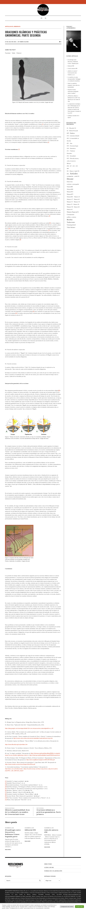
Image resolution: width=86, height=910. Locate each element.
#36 (68, 166)
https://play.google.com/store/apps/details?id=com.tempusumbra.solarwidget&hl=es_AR (29, 728)
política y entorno (71, 217)
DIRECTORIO (48, 864)
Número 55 (69, 204)
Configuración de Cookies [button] (67, 906)
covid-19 (76, 176)
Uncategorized (71, 225)
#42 (68, 174)
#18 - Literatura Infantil (73, 136)
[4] (49, 216)
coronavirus (70, 176)
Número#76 (17, 26)
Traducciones (71, 222)
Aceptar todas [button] (79, 906)
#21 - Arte (69, 143)
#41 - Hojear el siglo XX (73, 171)
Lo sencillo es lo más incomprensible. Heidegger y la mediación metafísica (74, 79)
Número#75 (70, 194)
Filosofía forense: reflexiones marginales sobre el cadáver (73, 91)
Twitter (13, 53)
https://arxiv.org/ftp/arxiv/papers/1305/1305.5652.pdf (40, 759)
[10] (16, 313)
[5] (50, 223)
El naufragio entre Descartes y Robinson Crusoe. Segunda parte (13, 833)
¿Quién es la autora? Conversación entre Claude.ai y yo (72, 72)
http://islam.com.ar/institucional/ (13, 768)
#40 (68, 168)
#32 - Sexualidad (71, 156)
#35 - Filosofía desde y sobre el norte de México (73, 161)
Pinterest (18, 53)
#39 (77, 166)
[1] (42, 124)
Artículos (74, 173)
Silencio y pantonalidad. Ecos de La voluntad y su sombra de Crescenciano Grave (17, 812)
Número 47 (70, 199)
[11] (6, 799)
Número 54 (77, 202)
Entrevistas (70, 181)
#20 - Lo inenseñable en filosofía (73, 139)
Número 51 (70, 202)
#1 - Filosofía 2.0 (71, 128)
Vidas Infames (71, 227)
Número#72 (70, 192)
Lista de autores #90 (51, 831)
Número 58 (70, 207)
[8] (20, 239)
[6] (9, 228)
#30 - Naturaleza (71, 148)
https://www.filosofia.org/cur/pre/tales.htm (16, 744)
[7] (48, 230)
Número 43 (77, 197)
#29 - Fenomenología (72, 146)
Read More (8, 849)
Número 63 (69, 209)
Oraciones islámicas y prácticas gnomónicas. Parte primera (49, 812)
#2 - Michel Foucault (72, 130)
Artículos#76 (9, 26)
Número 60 (76, 207)
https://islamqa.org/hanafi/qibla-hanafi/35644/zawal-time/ (44, 755)
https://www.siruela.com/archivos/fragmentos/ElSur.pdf (20, 764)
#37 (71, 166)
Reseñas (69, 219)
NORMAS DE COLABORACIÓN (53, 871)
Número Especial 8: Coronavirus (73, 213)
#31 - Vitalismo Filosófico (71, 152)
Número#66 (70, 189)
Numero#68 (70, 186)
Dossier (70, 179)
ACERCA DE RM (49, 867)
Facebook (7, 53)
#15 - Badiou (71, 133)
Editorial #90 (30, 830)
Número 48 (76, 199)
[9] (33, 311)
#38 (74, 166)
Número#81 (70, 197)
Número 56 (76, 204)
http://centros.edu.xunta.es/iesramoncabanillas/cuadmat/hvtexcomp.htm (33, 738)
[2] (48, 142)
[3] (19, 149)
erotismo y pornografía (73, 184)
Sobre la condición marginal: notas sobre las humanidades (73, 85)
